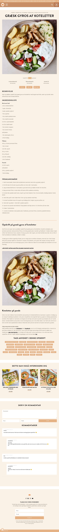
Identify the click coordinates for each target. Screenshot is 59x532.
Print (37, 87)
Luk (57, 500)
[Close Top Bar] (58, 1)
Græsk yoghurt (48, 344)
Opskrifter (18, 12)
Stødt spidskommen (11, 349)
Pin (30, 87)
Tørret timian (22, 349)
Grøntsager (13, 352)
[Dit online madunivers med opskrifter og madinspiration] (2, 4)
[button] (2, 529)
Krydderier (44, 349)
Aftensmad (24, 12)
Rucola (39, 352)
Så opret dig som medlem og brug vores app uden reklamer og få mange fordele (29, 1)
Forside (13, 12)
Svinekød (46, 352)
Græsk (19, 354)
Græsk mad (31, 12)
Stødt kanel (41, 347)
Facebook (27, 328)
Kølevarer (10, 347)
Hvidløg (21, 352)
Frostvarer (19, 344)
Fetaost (39, 344)
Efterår (26, 354)
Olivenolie (50, 341)
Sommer (39, 354)
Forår (32, 354)
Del (23, 87)
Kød (27, 352)
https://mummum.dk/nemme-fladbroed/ (22, 469)
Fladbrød (22, 341)
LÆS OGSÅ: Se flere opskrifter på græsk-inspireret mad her (18, 248)
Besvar (54, 429)
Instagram (19, 328)
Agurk (51, 349)
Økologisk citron (29, 344)
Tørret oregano (33, 349)
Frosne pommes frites (11, 341)
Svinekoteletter (32, 341)
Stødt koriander (20, 347)
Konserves (10, 344)
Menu (7, 4)
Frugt (5, 352)
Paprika (49, 347)
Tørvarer (42, 341)
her (36, 334)
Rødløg (33, 352)
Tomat (53, 352)
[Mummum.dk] (29, 494)
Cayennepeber (31, 347)
